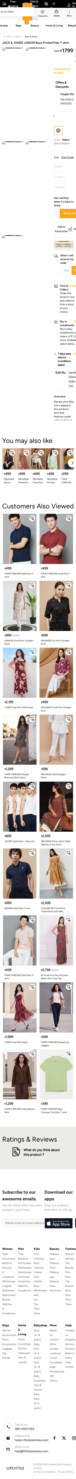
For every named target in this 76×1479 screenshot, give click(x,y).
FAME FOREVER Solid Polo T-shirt (19, 575)
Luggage (7, 1348)
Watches (23, 1286)
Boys (17, 36)
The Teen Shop (37, 1309)
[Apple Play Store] (58, 1223)
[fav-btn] (12, 453)
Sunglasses (24, 1290)
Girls (68, 1295)
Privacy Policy (65, 1471)
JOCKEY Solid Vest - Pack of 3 (19, 841)
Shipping (70, 1339)
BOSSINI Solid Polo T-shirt (17, 908)
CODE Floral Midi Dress (16, 1042)
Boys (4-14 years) (37, 1335)
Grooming (24, 1281)
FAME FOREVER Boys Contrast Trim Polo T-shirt (54, 1110)
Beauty (6, 1299)
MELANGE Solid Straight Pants (53, 776)
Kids (9, 36)
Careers (54, 1339)
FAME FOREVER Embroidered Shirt (19, 1110)
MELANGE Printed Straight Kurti (52, 481)
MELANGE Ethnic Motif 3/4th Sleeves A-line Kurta (55, 843)
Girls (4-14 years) (37, 1367)
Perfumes (55, 1290)
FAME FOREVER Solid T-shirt (66, 481)
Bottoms (7, 1263)
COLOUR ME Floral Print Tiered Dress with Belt (53, 910)
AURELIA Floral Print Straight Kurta (18, 642)
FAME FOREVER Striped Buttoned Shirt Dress (16, 776)
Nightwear (8, 1290)
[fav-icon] (43, 12)
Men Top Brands (69, 1281)
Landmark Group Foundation (56, 1358)
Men (67, 1272)
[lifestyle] (15, 1468)
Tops (5, 1254)
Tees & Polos (31, 36)
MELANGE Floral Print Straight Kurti (38, 481)
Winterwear (9, 1281)
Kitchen (22, 1348)
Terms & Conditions (44, 1471)
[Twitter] (64, 1438)
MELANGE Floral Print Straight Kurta (23, 481)
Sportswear (9, 1295)
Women (69, 1254)
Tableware (24, 1353)
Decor (21, 1339)
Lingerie (6, 1286)
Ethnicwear (8, 1258)
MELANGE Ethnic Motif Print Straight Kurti (9, 481)
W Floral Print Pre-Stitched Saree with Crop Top (54, 977)
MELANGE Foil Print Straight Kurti (55, 642)
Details (64, 244)
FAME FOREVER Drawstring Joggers (55, 1044)
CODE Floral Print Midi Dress (18, 707)
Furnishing (24, 1344)
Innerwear (24, 1276)
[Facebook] (54, 1438)
